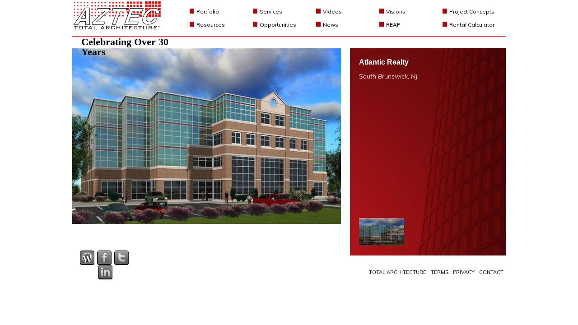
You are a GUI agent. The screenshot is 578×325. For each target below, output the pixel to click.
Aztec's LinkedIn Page (105, 272)
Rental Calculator (471, 24)
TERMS (439, 272)
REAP (393, 24)
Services (271, 11)
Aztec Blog (87, 258)
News (330, 24)
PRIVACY (464, 272)
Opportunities (278, 24)
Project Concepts (471, 11)
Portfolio (207, 11)
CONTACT (491, 272)
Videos (332, 11)
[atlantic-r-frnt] (381, 231)
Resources (210, 24)
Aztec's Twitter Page (121, 258)
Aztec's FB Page (104, 258)
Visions (396, 11)
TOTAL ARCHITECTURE (397, 272)
